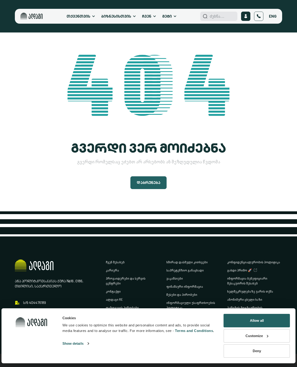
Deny (257, 351)
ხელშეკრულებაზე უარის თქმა (250, 291)
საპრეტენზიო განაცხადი (185, 270)
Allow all (257, 320)
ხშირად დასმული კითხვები (187, 262)
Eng (273, 16)
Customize (254, 336)
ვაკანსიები (174, 278)
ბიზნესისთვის (116, 16)
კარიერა (112, 270)
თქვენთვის (78, 16)
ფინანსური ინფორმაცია (184, 286)
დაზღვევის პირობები (122, 307)
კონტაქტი (113, 291)
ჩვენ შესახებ (115, 262)
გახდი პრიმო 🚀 (239, 270)
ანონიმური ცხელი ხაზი (244, 299)
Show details (73, 343)
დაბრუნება (148, 182)
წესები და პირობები (181, 294)
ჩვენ (146, 16)
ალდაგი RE (114, 299)
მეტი (167, 16)
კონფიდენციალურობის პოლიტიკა (253, 262)
